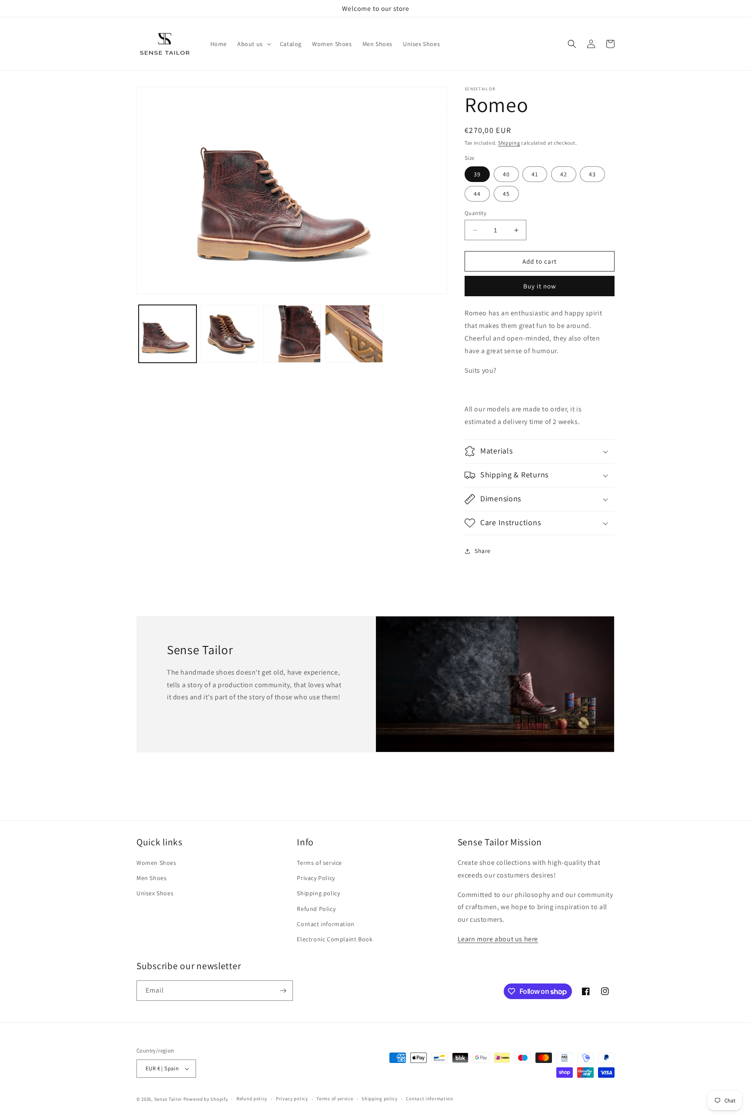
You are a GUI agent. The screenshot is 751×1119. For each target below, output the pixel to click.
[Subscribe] (282, 990)
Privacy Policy (316, 878)
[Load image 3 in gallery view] (292, 334)
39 (477, 174)
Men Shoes (151, 878)
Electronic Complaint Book (334, 939)
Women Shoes (156, 863)
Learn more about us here (498, 939)
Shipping (509, 142)
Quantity (475, 213)
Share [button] (483, 551)
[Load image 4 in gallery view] (354, 334)
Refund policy (251, 1099)
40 (506, 174)
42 (563, 174)
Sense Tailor (168, 1099)
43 (592, 174)
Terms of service (319, 863)
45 (506, 194)
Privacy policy (292, 1099)
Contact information (325, 924)
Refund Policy (316, 909)
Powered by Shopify (205, 1099)
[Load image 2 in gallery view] (230, 334)
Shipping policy (318, 893)
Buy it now (539, 286)
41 (535, 174)
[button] (253, 44)
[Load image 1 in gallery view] (167, 334)
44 (477, 194)
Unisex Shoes (154, 893)
